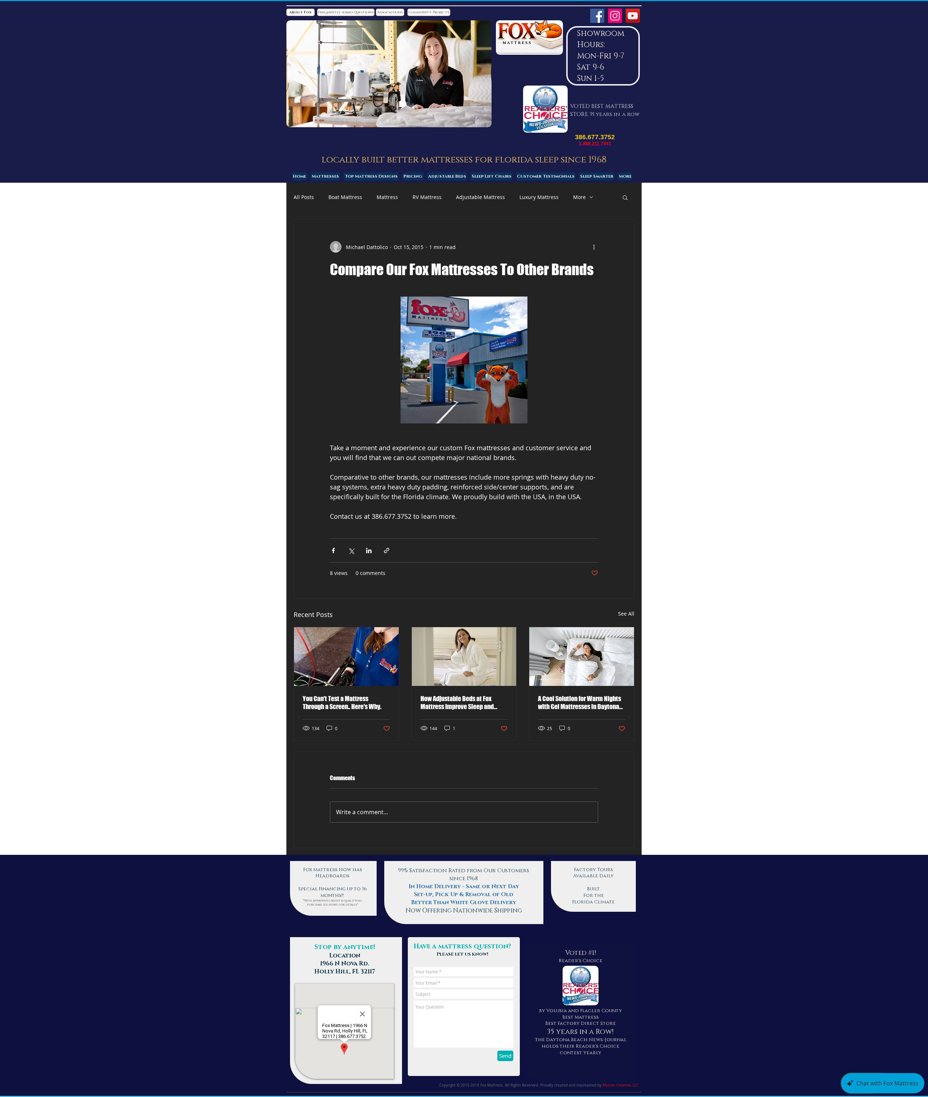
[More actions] (593, 247)
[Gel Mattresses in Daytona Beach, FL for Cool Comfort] (581, 656)
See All (626, 613)
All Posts (304, 197)
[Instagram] (615, 16)
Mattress (387, 197)
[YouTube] (633, 16)
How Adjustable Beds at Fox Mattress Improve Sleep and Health (457, 703)
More (579, 197)
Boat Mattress (345, 197)
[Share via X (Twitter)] (351, 550)
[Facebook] (597, 16)
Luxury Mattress (539, 197)
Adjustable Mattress (480, 197)
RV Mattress (427, 197)
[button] (625, 197)
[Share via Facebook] (333, 550)
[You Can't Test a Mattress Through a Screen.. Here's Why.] (346, 656)
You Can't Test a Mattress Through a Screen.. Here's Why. (342, 703)
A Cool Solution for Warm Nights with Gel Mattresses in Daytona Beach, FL (579, 703)
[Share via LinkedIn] (368, 550)
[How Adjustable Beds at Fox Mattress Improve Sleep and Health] (464, 656)
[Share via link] (386, 550)
